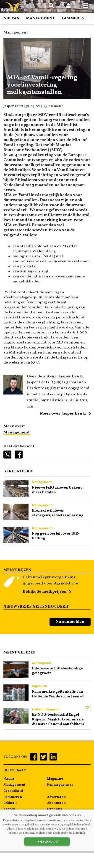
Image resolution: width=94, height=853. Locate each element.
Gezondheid (13, 791)
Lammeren (73, 18)
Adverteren (56, 797)
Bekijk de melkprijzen (45, 591)
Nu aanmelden (70, 622)
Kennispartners (60, 784)
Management (40, 18)
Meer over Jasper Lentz (63, 413)
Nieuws (11, 18)
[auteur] (13, 393)
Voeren (9, 809)
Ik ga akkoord (47, 841)
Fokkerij (10, 803)
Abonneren (56, 803)
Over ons (54, 809)
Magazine (55, 778)
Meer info (79, 833)
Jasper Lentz (13, 106)
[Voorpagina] (13, 7)
